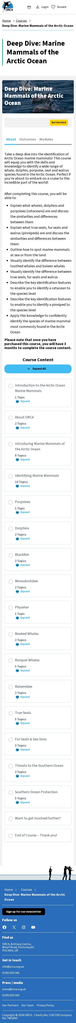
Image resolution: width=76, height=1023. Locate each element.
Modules (46, 139)
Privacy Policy (45, 1005)
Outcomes (27, 139)
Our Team (27, 1005)
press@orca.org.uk (14, 989)
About (11, 139)
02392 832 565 (11, 973)
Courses (21, 21)
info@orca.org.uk (13, 967)
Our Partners (10, 1005)
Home (6, 21)
